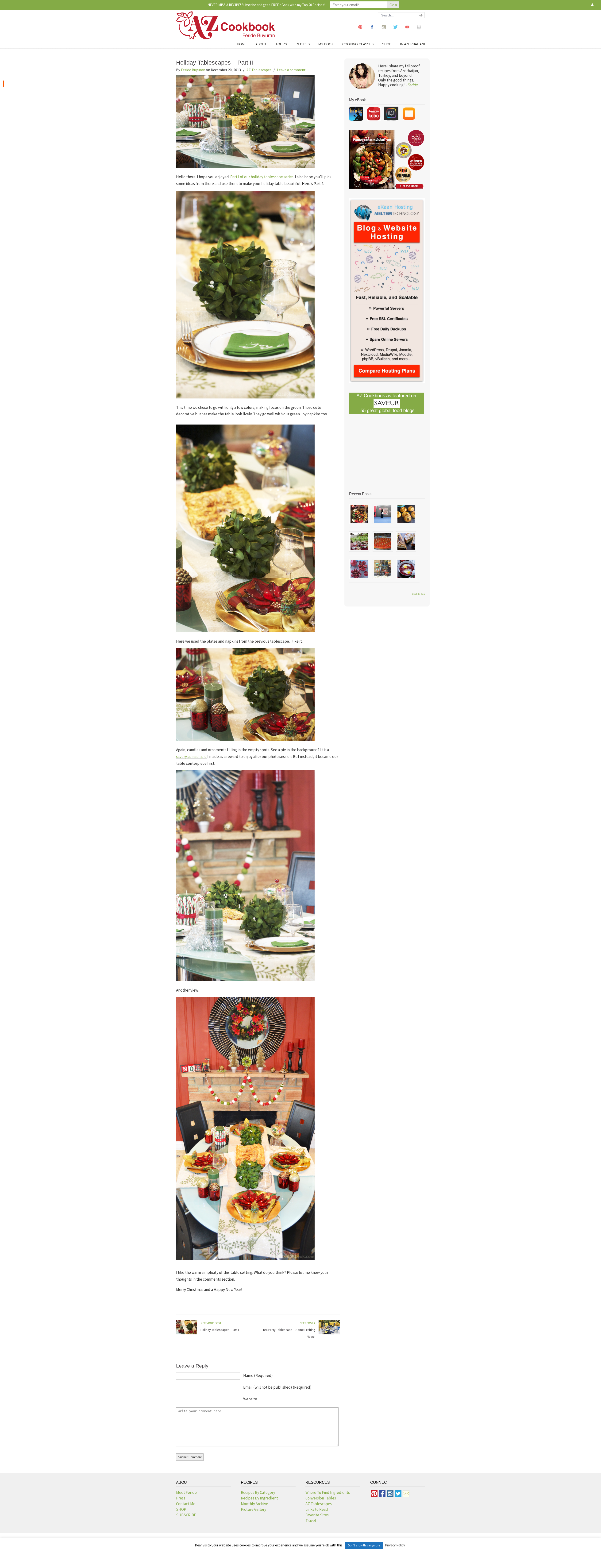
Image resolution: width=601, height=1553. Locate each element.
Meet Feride (186, 1492)
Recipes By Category (258, 1492)
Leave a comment (291, 69)
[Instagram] (384, 31)
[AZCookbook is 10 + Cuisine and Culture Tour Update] (382, 541)
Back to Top (418, 594)
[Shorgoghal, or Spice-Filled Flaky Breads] (406, 514)
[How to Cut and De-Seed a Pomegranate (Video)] (359, 569)
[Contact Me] (419, 31)
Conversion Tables (320, 1498)
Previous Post (211, 1323)
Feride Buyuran (193, 69)
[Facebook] (372, 31)
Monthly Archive (254, 1503)
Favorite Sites (317, 1515)
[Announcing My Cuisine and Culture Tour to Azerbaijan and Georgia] (382, 569)
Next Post (307, 1323)
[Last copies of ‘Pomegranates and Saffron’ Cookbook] (382, 514)
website (250, 1399)
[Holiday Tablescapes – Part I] (186, 1333)
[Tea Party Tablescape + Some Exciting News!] (329, 1333)
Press (180, 1498)
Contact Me (185, 1503)
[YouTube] (407, 31)
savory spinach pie (191, 756)
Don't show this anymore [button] (364, 1545)
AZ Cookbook (225, 25)
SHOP (181, 1509)
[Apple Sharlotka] (406, 541)
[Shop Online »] (3, 83)
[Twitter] (395, 31)
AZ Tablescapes (259, 69)
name (258, 1375)
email (277, 1387)
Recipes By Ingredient (259, 1498)
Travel (310, 1520)
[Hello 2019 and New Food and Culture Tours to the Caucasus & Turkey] (359, 541)
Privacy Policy (395, 1545)
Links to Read (316, 1509)
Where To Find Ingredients (327, 1492)
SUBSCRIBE (186, 1515)
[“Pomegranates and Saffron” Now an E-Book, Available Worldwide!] (359, 514)
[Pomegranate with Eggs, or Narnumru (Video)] (406, 569)
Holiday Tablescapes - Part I (219, 1330)
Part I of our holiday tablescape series (261, 176)
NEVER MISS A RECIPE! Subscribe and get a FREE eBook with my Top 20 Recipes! (266, 5)
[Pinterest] (360, 31)
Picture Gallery (253, 1509)
